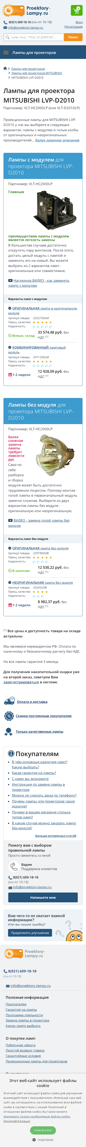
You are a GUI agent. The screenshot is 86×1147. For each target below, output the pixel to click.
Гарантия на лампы (21, 1009)
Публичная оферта (21, 1045)
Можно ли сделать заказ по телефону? (44, 795)
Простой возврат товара (25, 1050)
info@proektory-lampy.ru (25, 27)
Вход (79, 22)
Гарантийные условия (23, 1056)
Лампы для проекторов (28, 69)
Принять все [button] (43, 1130)
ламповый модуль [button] (37, 349)
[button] (42, 1139)
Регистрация (73, 27)
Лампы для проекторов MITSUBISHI (36, 73)
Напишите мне (43, 897)
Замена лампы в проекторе (27, 1020)
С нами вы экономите (30, 778)
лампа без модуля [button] (40, 548)
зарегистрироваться (21, 682)
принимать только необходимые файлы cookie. (37, 1116)
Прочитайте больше (16, 1121)
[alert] (43, 1110)
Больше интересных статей (55, 836)
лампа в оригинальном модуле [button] (42, 310)
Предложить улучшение (30, 933)
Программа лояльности (24, 1015)
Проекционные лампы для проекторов (36, 1061)
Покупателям (16, 1004)
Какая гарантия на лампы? (34, 772)
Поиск (73, 37)
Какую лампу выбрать (23, 1026)
